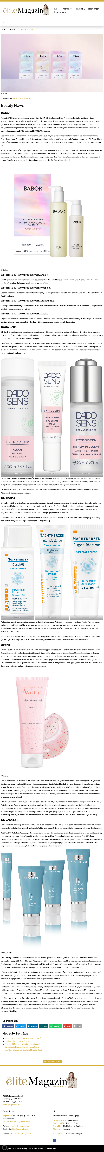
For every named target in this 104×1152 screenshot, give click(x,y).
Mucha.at (56, 1129)
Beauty (13, 29)
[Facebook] (54, 1140)
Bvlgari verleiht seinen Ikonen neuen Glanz (22, 1047)
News (10, 98)
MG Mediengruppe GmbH (20, 1122)
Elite (4, 29)
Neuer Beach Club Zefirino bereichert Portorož (23, 1038)
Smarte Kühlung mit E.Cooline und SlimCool (22, 1044)
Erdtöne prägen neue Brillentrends (18, 1041)
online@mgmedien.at (20, 1126)
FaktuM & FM (58, 1123)
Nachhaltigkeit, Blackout (72, 1126)
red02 (28, 98)
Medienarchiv (58, 1134)
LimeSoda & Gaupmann (21, 1134)
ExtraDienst (57, 1120)
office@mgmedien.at (11, 1105)
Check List (57, 1126)
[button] (66, 8)
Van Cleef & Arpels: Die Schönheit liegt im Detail (23, 1050)
